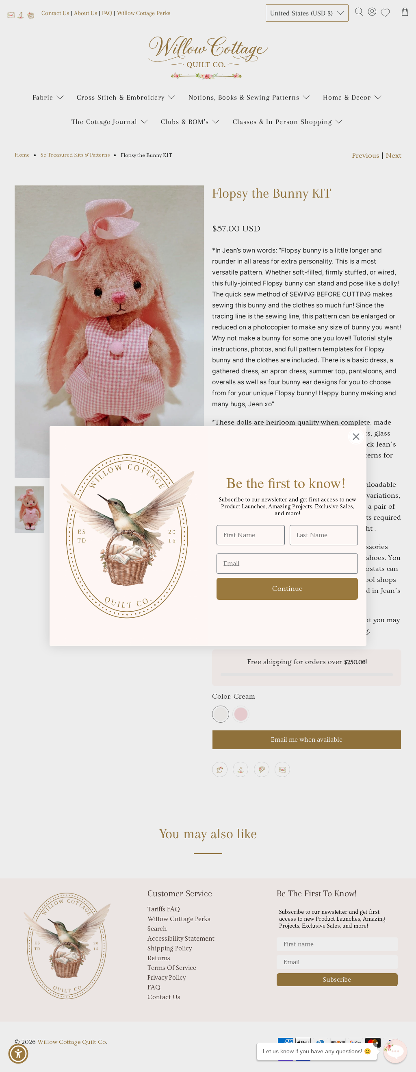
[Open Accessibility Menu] (18, 1054)
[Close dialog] (356, 436)
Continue (287, 588)
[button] (395, 1051)
